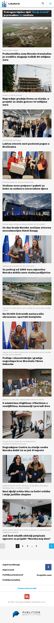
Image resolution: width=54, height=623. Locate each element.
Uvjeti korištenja (11, 564)
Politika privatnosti (13, 575)
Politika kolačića (11, 580)
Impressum (8, 570)
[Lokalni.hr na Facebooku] (48, 567)
